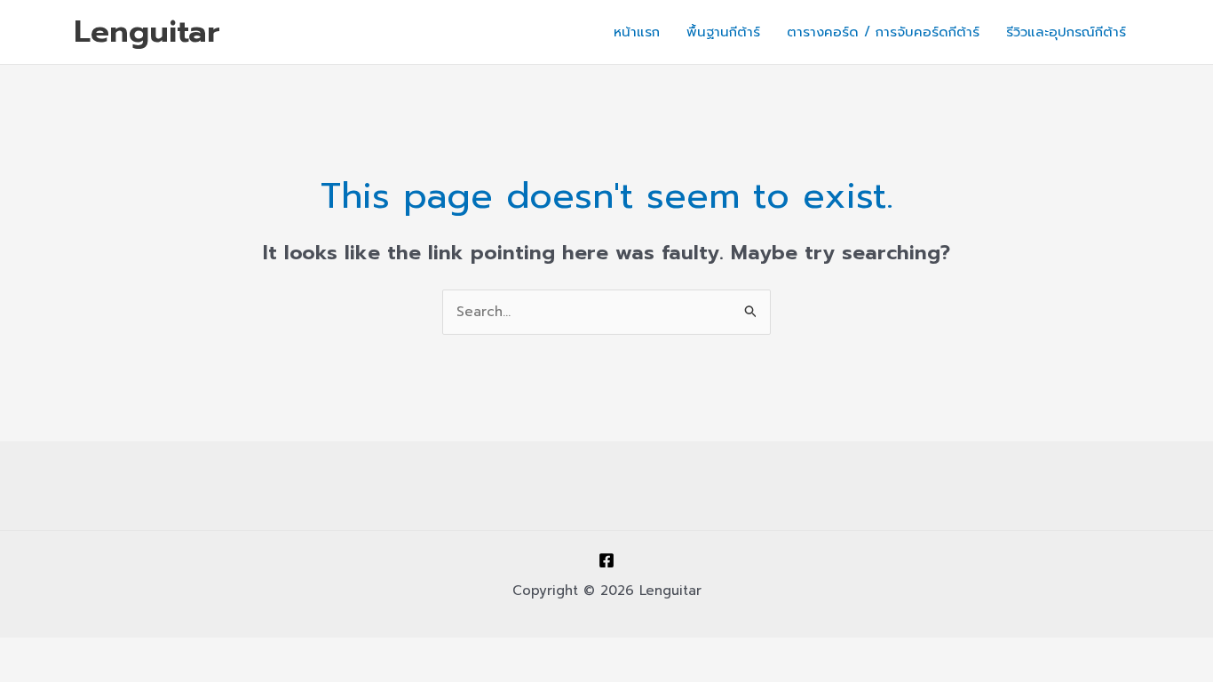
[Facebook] (606, 560)
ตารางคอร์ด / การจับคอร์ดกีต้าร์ (883, 32)
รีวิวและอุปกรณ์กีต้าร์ (1066, 32)
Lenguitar (147, 31)
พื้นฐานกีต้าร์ (723, 32)
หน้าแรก (637, 32)
